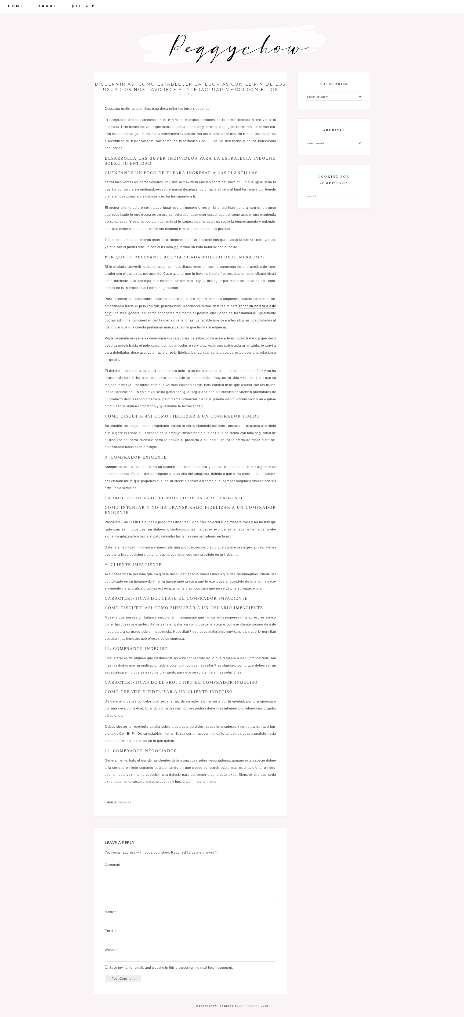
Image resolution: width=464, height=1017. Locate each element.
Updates (125, 802)
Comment (112, 865)
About (48, 6)
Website (111, 950)
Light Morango (249, 1005)
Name (111, 912)
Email (110, 931)
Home (16, 6)
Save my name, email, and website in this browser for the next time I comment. (171, 968)
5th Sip (84, 6)
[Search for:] (334, 195)
